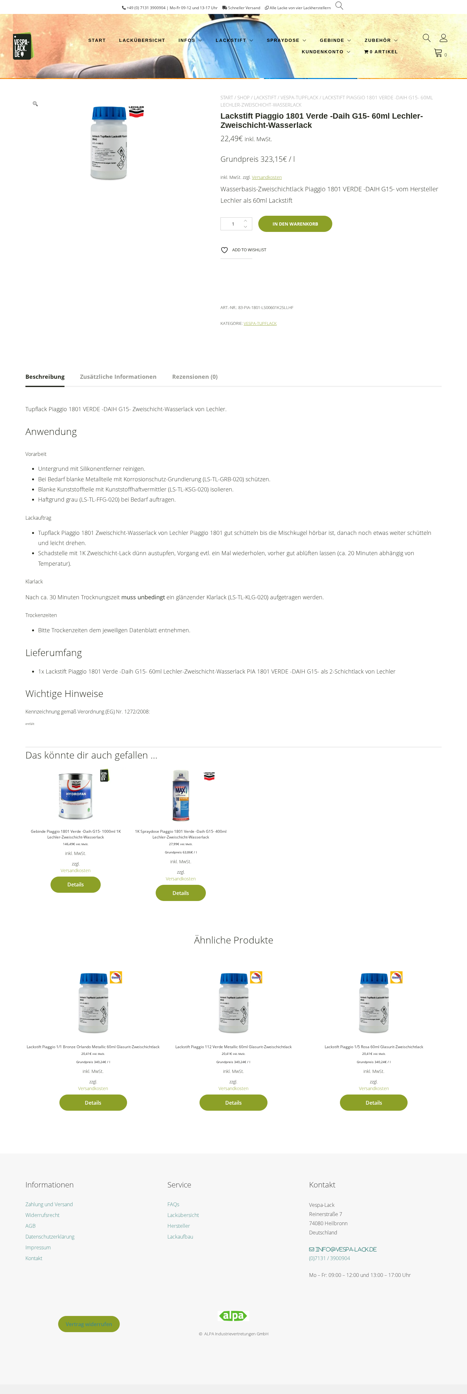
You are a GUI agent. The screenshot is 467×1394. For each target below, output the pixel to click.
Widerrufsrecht (42, 1215)
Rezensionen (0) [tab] (195, 376)
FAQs (173, 1204)
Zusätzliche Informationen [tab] (118, 376)
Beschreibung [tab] (44, 376)
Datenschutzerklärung (49, 1236)
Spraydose (283, 40)
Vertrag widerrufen (89, 1324)
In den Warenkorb (295, 224)
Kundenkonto (323, 51)
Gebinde (332, 40)
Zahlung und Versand (49, 1204)
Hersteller (178, 1225)
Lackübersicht (142, 40)
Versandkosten (267, 177)
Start (97, 40)
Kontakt (33, 1258)
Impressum (38, 1247)
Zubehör (378, 40)
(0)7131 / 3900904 (329, 1258)
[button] (35, 103)
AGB (30, 1225)
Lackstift (231, 40)
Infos (187, 40)
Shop (243, 97)
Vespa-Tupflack (299, 97)
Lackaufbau (180, 1236)
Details (75, 884)
